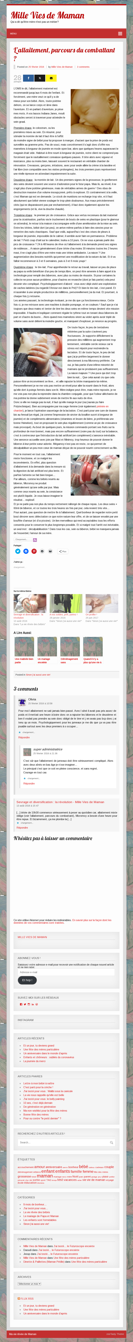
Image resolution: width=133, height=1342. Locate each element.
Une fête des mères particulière (41, 1049)
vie (84, 1180)
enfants (62, 1171)
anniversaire (54, 1167)
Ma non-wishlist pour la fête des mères (45, 1110)
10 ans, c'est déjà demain (37, 1103)
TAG (48, 1180)
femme (88, 1172)
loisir (34, 1177)
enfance (37, 1172)
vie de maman (96, 1180)
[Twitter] (39, 78)
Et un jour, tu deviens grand (38, 1045)
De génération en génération (39, 1106)
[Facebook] (28, 78)
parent (87, 1176)
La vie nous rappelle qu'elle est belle (43, 1095)
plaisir (105, 1176)
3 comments (83, 67)
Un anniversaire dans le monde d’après (45, 1053)
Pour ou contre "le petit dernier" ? (42, 1118)
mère (69, 1177)
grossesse (24, 1176)
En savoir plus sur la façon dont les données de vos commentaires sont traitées (62, 921)
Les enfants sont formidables (39, 1220)
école (21, 1182)
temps (54, 1180)
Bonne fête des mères (36, 1114)
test (60, 1180)
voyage (110, 1180)
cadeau (92, 1167)
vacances (70, 1180)
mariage (57, 1177)
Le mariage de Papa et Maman (41, 1216)
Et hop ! (27, 980)
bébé (83, 1166)
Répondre (24, 737)
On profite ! (91, 614)
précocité (21, 1180)
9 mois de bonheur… (35, 1204)
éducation (30, 1182)
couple (109, 1167)
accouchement (26, 1167)
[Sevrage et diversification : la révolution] (30, 603)
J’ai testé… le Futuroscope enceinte (74, 1246)
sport (43, 1180)
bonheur (73, 1167)
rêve (27, 1180)
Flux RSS (27, 1298)
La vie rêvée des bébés (36, 1212)
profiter (112, 1177)
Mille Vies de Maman (62, 67)
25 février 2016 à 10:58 (40, 703)
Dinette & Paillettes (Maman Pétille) (43, 1261)
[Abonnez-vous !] (51, 78)
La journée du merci (34, 1061)
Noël (75, 1176)
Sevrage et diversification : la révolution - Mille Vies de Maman (60, 802)
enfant (48, 1171)
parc (81, 1177)
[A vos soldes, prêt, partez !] (66, 603)
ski (30, 1180)
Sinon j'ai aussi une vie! (38, 674)
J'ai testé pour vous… (35, 1208)
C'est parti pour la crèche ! (38, 1087)
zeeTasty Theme (115, 1334)
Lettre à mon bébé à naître (38, 1083)
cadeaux (99, 1167)
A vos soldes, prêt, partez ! (64, 614)
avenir (65, 1167)
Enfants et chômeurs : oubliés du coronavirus (48, 1057)
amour (39, 1167)
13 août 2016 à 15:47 (28, 805)
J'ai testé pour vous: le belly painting (43, 1099)
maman (45, 1175)
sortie (36, 1180)
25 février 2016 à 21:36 (45, 753)
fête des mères (101, 1172)
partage (94, 1177)
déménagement (25, 1172)
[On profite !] (102, 603)
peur (100, 1177)
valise (79, 1180)
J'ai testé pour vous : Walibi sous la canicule (48, 1091)
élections (40, 1183)
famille (76, 1171)
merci (64, 1177)
